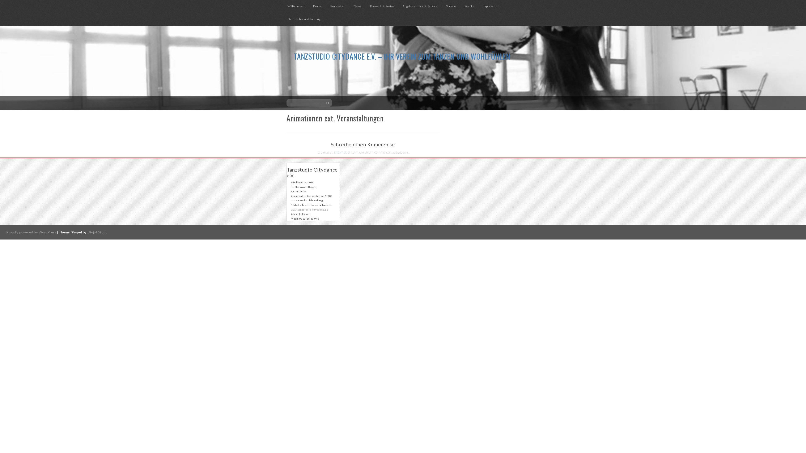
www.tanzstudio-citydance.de (309, 209)
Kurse (317, 6)
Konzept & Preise (382, 6)
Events (469, 6)
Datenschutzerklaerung (304, 19)
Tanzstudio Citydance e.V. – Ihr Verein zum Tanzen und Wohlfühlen (402, 56)
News (358, 6)
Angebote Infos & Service (420, 6)
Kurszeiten (337, 6)
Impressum (490, 6)
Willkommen (296, 6)
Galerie (451, 6)
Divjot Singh (97, 232)
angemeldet (342, 152)
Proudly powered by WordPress (31, 232)
